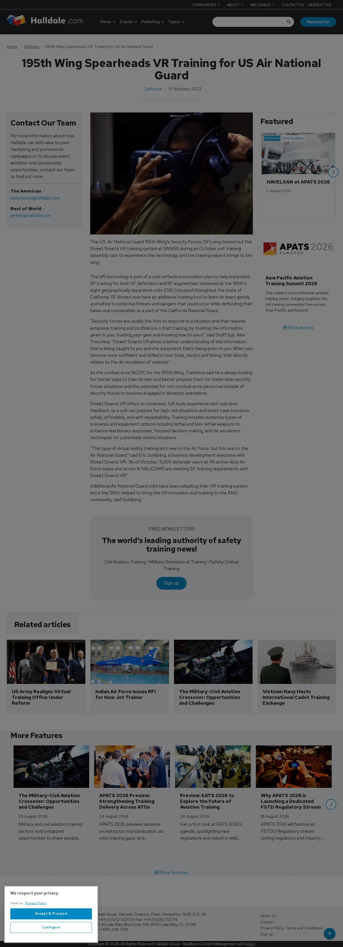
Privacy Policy (35, 903)
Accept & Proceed (51, 914)
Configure (51, 927)
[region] (51, 914)
